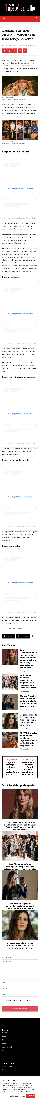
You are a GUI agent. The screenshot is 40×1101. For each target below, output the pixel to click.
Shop (4, 1050)
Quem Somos (7, 1066)
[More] (32, 636)
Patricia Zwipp (10, 45)
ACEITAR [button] (31, 1096)
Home (4, 1033)
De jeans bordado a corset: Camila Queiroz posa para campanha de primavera (28, 720)
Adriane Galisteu (17, 629)
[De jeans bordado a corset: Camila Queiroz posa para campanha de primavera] (10, 721)
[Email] (20, 50)
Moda (4, 1036)
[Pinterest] (25, 50)
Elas (3, 1040)
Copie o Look (7, 1047)
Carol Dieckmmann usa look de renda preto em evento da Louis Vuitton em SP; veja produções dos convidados (20, 826)
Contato (5, 1070)
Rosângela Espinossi (27, 671)
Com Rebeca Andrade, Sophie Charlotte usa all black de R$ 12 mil (27, 768)
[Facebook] (4, 50)
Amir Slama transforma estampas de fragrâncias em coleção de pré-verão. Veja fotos (20, 866)
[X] (14, 50)
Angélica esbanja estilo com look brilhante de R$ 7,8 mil (12, 768)
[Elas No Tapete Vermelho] (20, 8)
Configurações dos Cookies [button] (14, 1096)
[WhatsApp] (9, 50)
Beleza (4, 1043)
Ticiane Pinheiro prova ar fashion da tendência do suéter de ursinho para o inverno (28, 701)
